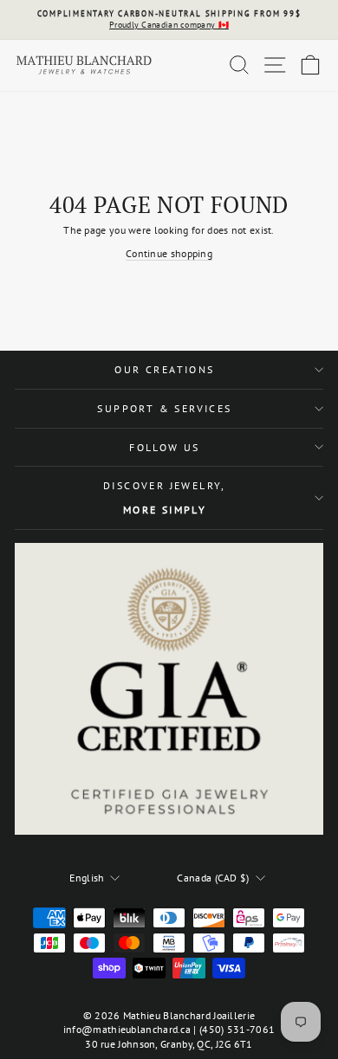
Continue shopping (169, 253)
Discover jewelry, (164, 497)
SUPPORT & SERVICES (164, 408)
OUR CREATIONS (164, 369)
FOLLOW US (164, 447)
